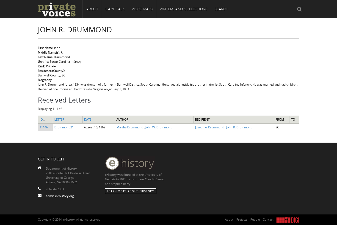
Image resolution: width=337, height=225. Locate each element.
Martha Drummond (130, 127)
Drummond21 (64, 127)
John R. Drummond (239, 127)
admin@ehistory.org (60, 196)
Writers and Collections (183, 9)
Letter (59, 119)
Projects (241, 219)
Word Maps (142, 9)
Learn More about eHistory (130, 191)
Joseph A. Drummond (210, 127)
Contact (268, 219)
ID (41, 119)
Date (87, 119)
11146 (44, 127)
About (92, 9)
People (255, 219)
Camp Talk (115, 9)
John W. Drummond (158, 127)
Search (221, 9)
